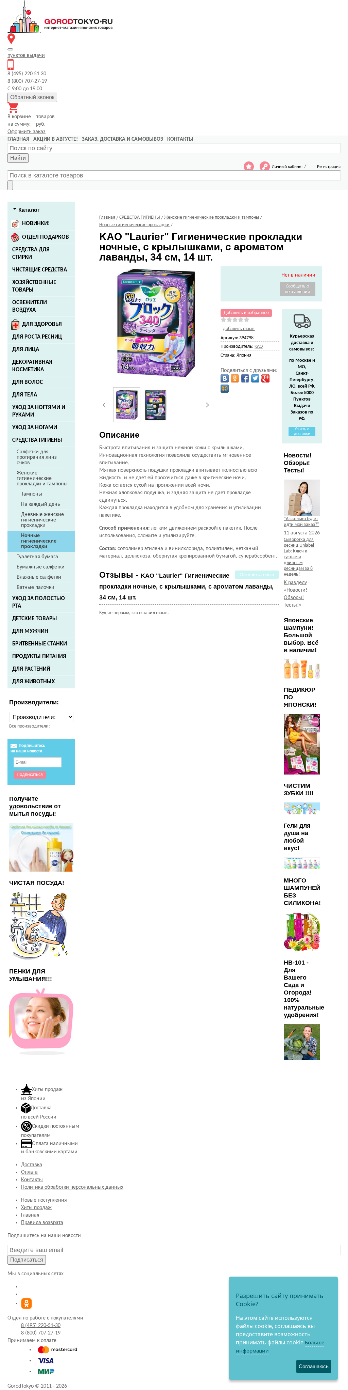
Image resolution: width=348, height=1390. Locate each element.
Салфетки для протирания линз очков (37, 457)
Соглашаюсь (314, 1366)
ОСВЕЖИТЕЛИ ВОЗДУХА (29, 306)
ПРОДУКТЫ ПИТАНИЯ (39, 656)
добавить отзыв (239, 328)
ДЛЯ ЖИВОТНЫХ (33, 682)
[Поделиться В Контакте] (225, 378)
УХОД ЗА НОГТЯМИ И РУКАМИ (38, 411)
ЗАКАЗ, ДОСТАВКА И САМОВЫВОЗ (122, 139)
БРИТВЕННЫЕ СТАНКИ (39, 644)
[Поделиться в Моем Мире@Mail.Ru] (225, 389)
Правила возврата (42, 1222)
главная (18, 139)
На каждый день (40, 504)
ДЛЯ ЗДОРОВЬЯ (42, 324)
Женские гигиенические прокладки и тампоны (42, 478)
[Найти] (10, 185)
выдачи (26, 55)
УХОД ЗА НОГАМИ (34, 428)
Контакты (32, 1180)
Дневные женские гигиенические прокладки (42, 520)
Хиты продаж (36, 1208)
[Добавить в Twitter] (255, 378)
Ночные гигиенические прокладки (38, 541)
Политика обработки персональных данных (72, 1187)
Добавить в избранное (246, 312)
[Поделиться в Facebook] (245, 378)
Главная (30, 1215)
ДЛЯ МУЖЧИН (30, 631)
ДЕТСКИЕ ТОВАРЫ (34, 619)
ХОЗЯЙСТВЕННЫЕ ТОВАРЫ (34, 286)
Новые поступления (44, 1200)
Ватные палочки (35, 587)
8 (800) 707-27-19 (40, 1333)
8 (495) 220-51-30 (40, 1325)
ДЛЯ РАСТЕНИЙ (31, 669)
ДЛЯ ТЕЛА (24, 395)
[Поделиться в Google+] (265, 378)
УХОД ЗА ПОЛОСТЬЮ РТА (38, 602)
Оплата (29, 1172)
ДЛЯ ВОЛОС (27, 382)
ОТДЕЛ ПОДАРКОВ (45, 237)
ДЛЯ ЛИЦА (25, 350)
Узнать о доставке (302, 431)
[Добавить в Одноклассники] (235, 378)
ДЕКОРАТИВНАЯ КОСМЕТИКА (32, 366)
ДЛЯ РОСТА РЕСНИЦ (37, 337)
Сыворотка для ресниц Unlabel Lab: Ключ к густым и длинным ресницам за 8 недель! (299, 557)
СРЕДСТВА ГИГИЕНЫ (37, 440)
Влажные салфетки (39, 577)
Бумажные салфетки (41, 567)
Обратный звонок (32, 97)
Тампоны (31, 494)
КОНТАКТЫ (180, 139)
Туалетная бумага (37, 557)
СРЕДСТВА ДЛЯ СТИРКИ (31, 253)
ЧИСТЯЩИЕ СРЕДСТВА (39, 270)
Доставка (31, 1165)
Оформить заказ (26, 132)
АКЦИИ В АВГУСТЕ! (55, 139)
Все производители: (29, 726)
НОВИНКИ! (36, 224)
